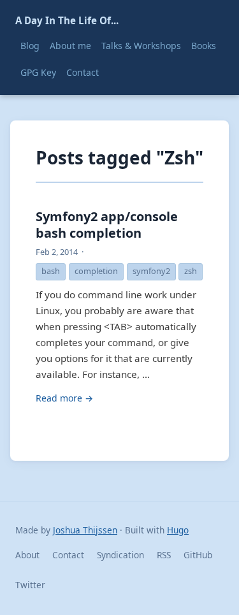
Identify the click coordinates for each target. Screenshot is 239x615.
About (27, 555)
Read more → (64, 398)
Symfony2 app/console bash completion (107, 225)
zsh (190, 271)
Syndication (120, 555)
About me (70, 46)
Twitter (30, 585)
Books (203, 46)
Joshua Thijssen (85, 530)
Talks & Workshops (141, 46)
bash (50, 271)
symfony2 (151, 271)
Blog (30, 46)
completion (96, 271)
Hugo (178, 530)
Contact (82, 72)
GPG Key (38, 72)
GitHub (198, 555)
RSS (164, 555)
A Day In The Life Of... (67, 20)
